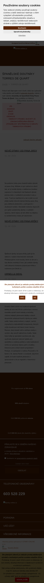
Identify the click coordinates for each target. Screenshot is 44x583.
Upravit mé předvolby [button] (22, 32)
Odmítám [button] (22, 35)
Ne (35, 298)
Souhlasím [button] (22, 28)
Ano (22, 298)
